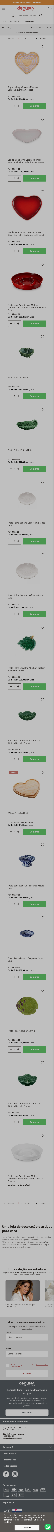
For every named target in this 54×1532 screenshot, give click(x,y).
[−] (11, 105)
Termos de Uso (42, 1365)
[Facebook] (6, 1474)
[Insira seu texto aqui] (17, 1511)
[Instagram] (15, 1474)
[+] (18, 105)
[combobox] (27, 15)
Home (4, 21)
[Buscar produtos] (41, 15)
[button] (12, 15)
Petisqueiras (29, 21)
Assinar (27, 1373)
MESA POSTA (14, 21)
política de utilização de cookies (24, 1521)
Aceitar (27, 1527)
